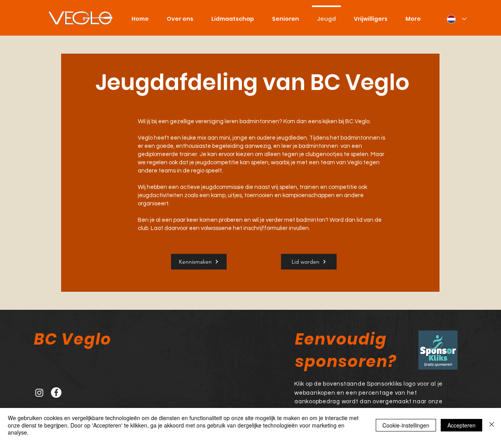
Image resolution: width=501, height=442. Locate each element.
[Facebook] (56, 392)
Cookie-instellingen (405, 425)
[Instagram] (39, 392)
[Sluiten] (491, 425)
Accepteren (461, 425)
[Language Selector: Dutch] (457, 19)
